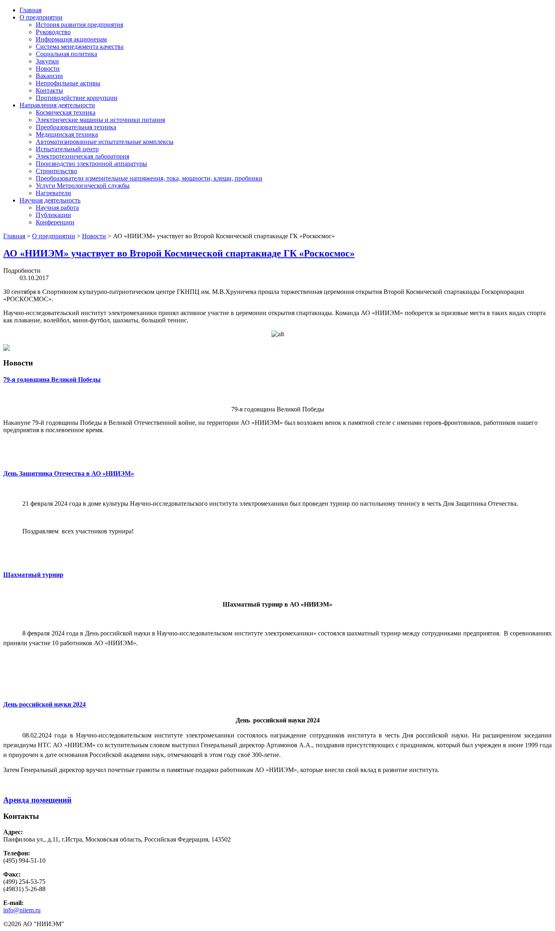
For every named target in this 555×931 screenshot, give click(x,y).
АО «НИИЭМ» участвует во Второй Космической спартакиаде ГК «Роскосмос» (179, 253)
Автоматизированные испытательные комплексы (104, 141)
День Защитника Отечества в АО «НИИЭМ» (68, 473)
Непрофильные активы (68, 83)
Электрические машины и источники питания (100, 119)
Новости (48, 68)
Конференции (55, 222)
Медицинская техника (67, 134)
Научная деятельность (50, 200)
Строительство (56, 170)
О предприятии (41, 17)
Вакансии (49, 75)
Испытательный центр (67, 149)
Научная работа (57, 207)
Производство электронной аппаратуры (91, 163)
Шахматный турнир (33, 574)
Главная (30, 10)
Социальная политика (66, 53)
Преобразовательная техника (76, 127)
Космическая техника (65, 112)
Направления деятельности (57, 105)
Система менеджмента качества (80, 46)
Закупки (47, 61)
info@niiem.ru (22, 910)
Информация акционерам (71, 39)
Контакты (49, 90)
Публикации (53, 214)
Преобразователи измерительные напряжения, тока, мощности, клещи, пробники (149, 178)
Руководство (53, 31)
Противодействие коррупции (76, 97)
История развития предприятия (79, 24)
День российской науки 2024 (44, 704)
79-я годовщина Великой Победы (52, 379)
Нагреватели (53, 192)
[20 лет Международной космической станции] (6, 348)
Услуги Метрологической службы (83, 185)
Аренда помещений (37, 800)
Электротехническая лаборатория (82, 156)
